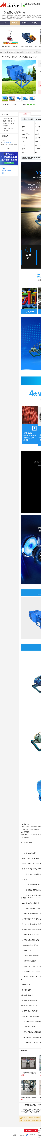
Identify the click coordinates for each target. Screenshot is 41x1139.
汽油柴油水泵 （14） (8, 128)
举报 (14, 104)
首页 (1, 52)
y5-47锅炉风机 (36, 1110)
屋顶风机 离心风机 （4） (9, 123)
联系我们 (22, 1135)
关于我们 (14, 1135)
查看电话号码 (7, 142)
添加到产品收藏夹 (6, 170)
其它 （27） (6, 131)
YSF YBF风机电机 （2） (9, 118)
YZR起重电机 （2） (8, 126)
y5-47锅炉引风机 (26, 1110)
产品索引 (4, 168)
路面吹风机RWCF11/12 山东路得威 (11, 46)
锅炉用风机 (36, 1112)
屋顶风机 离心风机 (14, 52)
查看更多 (9, 148)
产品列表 (6, 52)
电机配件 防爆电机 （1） (9, 121)
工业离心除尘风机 (26, 1112)
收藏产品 (6, 104)
